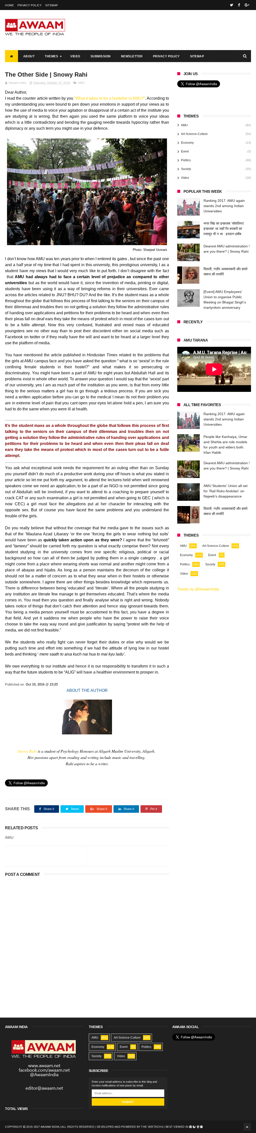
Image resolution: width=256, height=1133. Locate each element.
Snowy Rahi (27, 751)
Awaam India (49, 1126)
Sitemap (51, 5)
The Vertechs (152, 1126)
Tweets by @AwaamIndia (198, 589)
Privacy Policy (30, 5)
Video (75, 56)
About (29, 56)
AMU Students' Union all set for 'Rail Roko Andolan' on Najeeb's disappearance (226, 491)
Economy (187, 142)
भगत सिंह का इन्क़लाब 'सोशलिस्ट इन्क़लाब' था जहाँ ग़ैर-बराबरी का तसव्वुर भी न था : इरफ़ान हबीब (224, 228)
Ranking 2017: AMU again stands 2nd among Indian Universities (224, 206)
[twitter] (231, 5)
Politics (186, 160)
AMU (81, 83)
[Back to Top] (247, 1126)
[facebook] (239, 5)
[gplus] (247, 5)
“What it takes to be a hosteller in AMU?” (109, 98)
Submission (100, 56)
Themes (51, 56)
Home (9, 5)
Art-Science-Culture (194, 134)
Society (186, 169)
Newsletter (132, 56)
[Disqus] (87, 941)
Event (185, 151)
